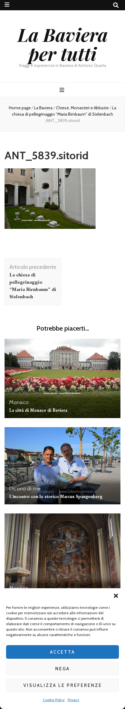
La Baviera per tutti (63, 43)
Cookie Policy (54, 699)
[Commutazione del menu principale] (62, 90)
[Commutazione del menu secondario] (7, 5)
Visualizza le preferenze (62, 685)
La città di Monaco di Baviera (38, 410)
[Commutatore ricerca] (116, 5)
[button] (116, 596)
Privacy (73, 699)
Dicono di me (24, 488)
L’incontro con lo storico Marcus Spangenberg (55, 496)
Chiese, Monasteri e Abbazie (82, 107)
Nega (62, 668)
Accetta (62, 652)
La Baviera (43, 107)
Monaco (19, 402)
